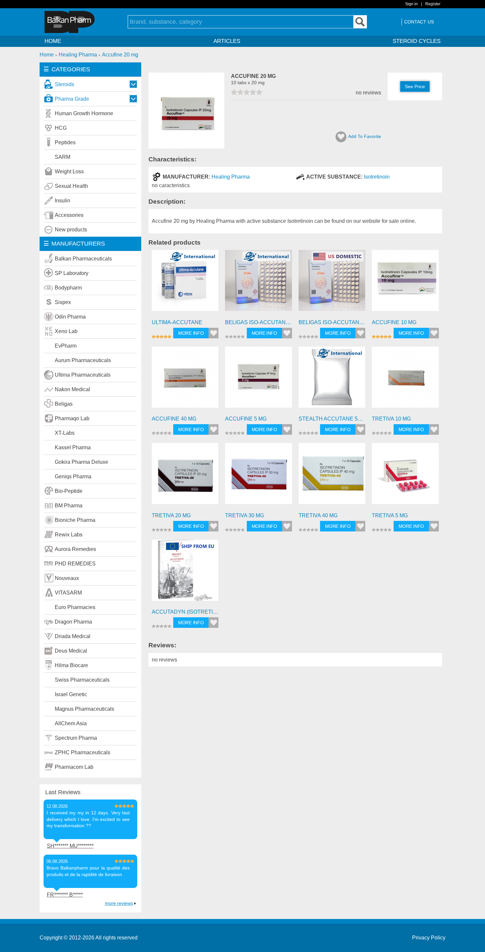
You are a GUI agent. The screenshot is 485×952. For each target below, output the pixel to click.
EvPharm (66, 346)
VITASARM (68, 592)
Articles (226, 41)
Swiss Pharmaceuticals (82, 680)
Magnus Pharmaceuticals (84, 709)
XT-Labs (65, 433)
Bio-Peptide (68, 491)
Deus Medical (71, 651)
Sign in (411, 4)
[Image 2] (186, 147)
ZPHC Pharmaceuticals (82, 752)
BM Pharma (68, 505)
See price (415, 86)
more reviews (119, 903)
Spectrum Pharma (76, 738)
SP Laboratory (71, 273)
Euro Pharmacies (75, 607)
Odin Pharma (70, 317)
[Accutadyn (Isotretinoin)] (185, 573)
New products (71, 229)
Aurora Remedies (75, 549)
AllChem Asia (71, 723)
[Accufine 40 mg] (185, 380)
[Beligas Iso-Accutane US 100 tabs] (332, 283)
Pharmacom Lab (74, 767)
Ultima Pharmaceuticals (83, 375)
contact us (419, 21)
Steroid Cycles (416, 41)
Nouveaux (67, 578)
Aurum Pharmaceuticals (83, 360)
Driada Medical (72, 636)
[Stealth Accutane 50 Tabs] (332, 380)
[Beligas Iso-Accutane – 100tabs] (258, 283)
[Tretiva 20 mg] (185, 476)
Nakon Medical (72, 389)
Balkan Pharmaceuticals (83, 258)
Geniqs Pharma (73, 476)
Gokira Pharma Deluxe (81, 462)
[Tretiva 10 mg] (405, 380)
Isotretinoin (377, 177)
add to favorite (364, 136)
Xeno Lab (66, 331)
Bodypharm (68, 287)
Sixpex (63, 302)
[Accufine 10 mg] (405, 283)
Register (432, 4)
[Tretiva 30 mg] (258, 476)
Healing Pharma (230, 177)
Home (53, 41)
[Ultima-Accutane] (185, 283)
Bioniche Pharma (75, 520)
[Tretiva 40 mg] (332, 476)
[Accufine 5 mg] (258, 380)
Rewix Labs (68, 534)
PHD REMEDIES (75, 563)
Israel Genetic (71, 694)
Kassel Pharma (73, 447)
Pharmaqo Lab (72, 418)
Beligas (64, 404)
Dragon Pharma (73, 622)
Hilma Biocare (71, 665)
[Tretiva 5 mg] (405, 476)
